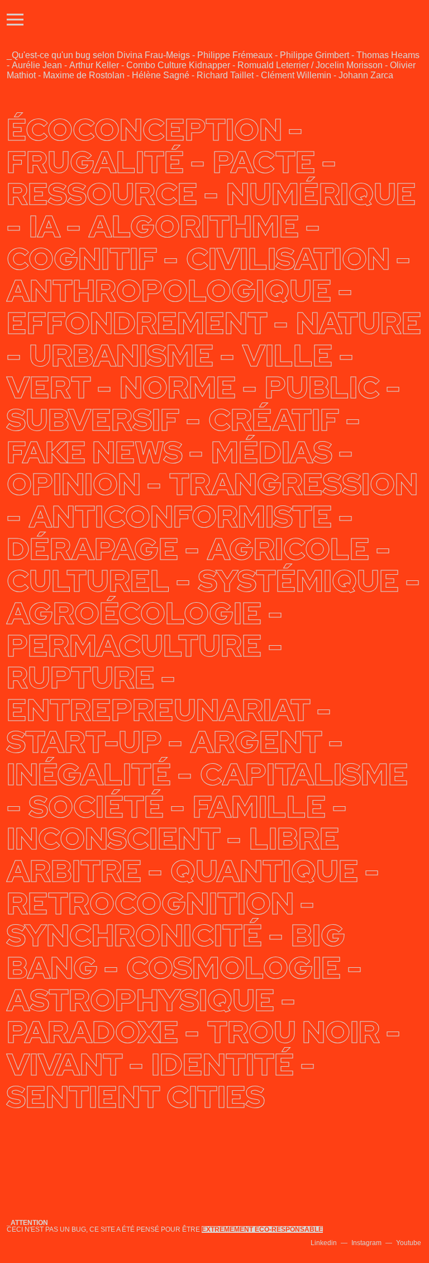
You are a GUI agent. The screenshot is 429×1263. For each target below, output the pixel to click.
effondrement (137, 323)
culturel (88, 581)
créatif (274, 420)
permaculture (134, 646)
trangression (293, 484)
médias (271, 452)
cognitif (82, 259)
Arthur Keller (94, 65)
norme (178, 387)
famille (259, 807)
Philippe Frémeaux (235, 55)
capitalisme (304, 774)
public (322, 387)
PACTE (264, 162)
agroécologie (134, 613)
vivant (65, 1064)
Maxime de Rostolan (84, 75)
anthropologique (169, 291)
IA (44, 226)
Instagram (366, 1243)
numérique (321, 194)
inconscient (114, 839)
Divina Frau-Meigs (153, 55)
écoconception (144, 130)
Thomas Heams (388, 55)
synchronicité (135, 935)
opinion (74, 484)
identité (222, 1064)
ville (287, 355)
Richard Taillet (225, 75)
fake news (95, 452)
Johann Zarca (366, 75)
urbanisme (121, 355)
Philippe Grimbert (314, 55)
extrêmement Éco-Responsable (262, 1229)
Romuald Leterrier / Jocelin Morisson (310, 65)
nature (359, 323)
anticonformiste (180, 516)
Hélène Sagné (160, 75)
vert (49, 387)
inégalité (89, 774)
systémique (298, 581)
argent (256, 742)
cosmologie (233, 968)
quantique (264, 871)
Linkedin (324, 1243)
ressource (102, 194)
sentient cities (136, 1097)
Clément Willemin (296, 75)
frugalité (95, 162)
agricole (288, 549)
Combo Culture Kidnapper (178, 65)
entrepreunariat (159, 710)
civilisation (288, 259)
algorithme (194, 226)
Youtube (408, 1243)
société (96, 807)
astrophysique (141, 1000)
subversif (93, 420)
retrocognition (150, 903)
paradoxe (93, 1032)
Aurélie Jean (37, 65)
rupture (81, 677)
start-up (84, 742)
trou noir (293, 1032)
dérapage (93, 549)
